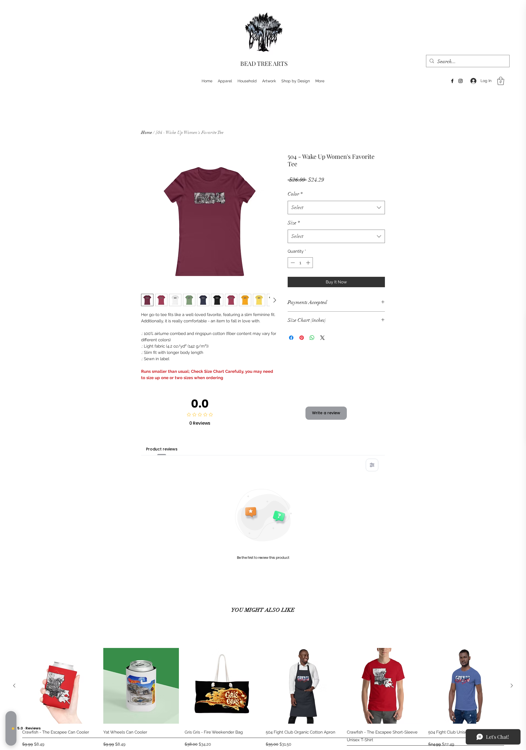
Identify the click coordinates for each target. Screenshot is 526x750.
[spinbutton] (300, 263)
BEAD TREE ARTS (264, 63)
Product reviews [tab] (162, 449)
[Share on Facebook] (291, 337)
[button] (500, 81)
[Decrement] (292, 263)
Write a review (326, 413)
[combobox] (336, 208)
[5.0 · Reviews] (10, 728)
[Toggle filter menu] (372, 465)
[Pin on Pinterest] (301, 337)
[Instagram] (460, 81)
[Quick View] (60, 686)
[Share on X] (322, 337)
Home (146, 132)
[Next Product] (511, 685)
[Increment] (308, 263)
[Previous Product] (14, 685)
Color (295, 194)
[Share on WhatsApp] (312, 337)
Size (294, 223)
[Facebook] (452, 81)
